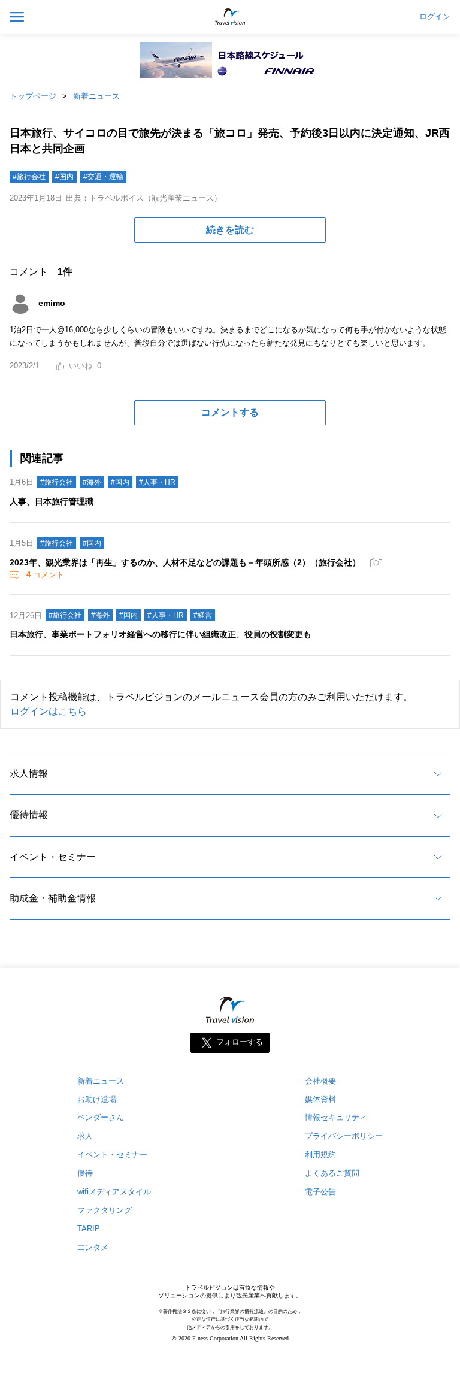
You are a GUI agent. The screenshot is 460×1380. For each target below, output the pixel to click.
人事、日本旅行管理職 (51, 501)
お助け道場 (96, 1099)
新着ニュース (96, 96)
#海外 (92, 482)
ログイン (434, 17)
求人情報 (29, 773)
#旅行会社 (29, 176)
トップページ (33, 96)
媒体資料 (320, 1099)
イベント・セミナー (53, 857)
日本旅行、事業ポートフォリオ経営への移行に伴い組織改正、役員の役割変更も (160, 634)
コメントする (230, 412)
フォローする (239, 1041)
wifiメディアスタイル (114, 1191)
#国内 (64, 176)
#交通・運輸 (103, 176)
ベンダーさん (100, 1117)
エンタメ (92, 1247)
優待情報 (29, 815)
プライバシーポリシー (344, 1135)
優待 (85, 1173)
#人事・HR (157, 482)
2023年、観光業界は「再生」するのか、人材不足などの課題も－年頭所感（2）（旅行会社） (185, 562)
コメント (45, 574)
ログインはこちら (48, 711)
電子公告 (320, 1191)
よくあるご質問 (332, 1173)
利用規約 (320, 1154)
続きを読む (230, 230)
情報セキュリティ (336, 1117)
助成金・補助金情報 (53, 898)
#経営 (202, 615)
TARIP (88, 1228)
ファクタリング (104, 1210)
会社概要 (320, 1080)
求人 (85, 1135)
